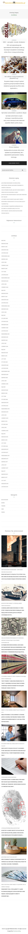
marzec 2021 (4, 355)
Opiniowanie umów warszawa (8, 777)
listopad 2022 (4, 321)
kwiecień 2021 (4, 352)
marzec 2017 (4, 477)
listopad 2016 (4, 486)
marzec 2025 (4, 268)
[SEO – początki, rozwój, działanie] (14, 39)
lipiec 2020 (3, 380)
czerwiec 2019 (4, 418)
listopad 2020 (4, 368)
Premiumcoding (17, 931)
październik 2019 (5, 408)
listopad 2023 (4, 302)
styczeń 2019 (4, 424)
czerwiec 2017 (4, 468)
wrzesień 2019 (4, 412)
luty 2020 (3, 396)
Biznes (14, 40)
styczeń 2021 (4, 362)
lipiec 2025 (3, 262)
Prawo (3, 512)
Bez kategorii (4, 499)
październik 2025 (5, 256)
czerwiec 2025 (4, 265)
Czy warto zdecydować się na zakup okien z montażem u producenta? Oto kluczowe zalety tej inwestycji (13, 201)
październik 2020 (5, 371)
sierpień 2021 (4, 340)
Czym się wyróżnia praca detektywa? (10, 828)
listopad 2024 (4, 274)
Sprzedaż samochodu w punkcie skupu (14, 113)
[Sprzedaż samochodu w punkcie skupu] (14, 109)
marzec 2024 (4, 296)
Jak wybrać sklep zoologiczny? (9, 857)
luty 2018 (3, 443)
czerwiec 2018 (4, 430)
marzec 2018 (4, 440)
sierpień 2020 (4, 377)
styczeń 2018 (4, 446)
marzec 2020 (4, 393)
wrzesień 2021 (4, 337)
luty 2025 (3, 271)
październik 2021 (5, 334)
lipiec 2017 (3, 465)
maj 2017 (3, 471)
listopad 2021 (4, 330)
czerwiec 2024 (4, 287)
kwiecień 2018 (4, 436)
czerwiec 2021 (4, 346)
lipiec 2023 (3, 312)
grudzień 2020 (4, 365)
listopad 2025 (4, 253)
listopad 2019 (4, 405)
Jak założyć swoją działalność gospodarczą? (14, 77)
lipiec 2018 (3, 427)
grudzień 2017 (4, 449)
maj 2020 (3, 387)
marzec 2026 (4, 246)
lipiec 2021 (3, 343)
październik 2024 (5, 277)
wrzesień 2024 (4, 281)
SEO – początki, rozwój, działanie (14, 42)
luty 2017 (3, 480)
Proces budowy (14, 147)
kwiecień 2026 (4, 243)
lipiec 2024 (3, 284)
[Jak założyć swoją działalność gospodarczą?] (14, 73)
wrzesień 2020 (4, 374)
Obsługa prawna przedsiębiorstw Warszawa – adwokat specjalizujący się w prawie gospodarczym (12, 640)
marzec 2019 (4, 421)
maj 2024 (3, 290)
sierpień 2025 (4, 259)
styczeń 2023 (4, 318)
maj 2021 (3, 349)
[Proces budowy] (14, 144)
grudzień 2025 (4, 249)
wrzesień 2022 (4, 324)
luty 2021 (3, 359)
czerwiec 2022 (4, 327)
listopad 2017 (4, 452)
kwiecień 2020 (4, 390)
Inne (2, 509)
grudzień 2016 (4, 483)
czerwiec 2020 (4, 383)
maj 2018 (3, 433)
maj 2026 (3, 240)
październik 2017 (5, 455)
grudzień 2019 (4, 402)
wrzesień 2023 (4, 309)
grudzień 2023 (4, 299)
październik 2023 (5, 306)
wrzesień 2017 (4, 458)
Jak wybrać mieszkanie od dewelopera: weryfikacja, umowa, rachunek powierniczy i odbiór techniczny (12, 185)
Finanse (3, 506)
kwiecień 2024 (4, 293)
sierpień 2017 (4, 461)
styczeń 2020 (4, 399)
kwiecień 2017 (4, 474)
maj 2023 (3, 315)
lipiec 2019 (3, 415)
